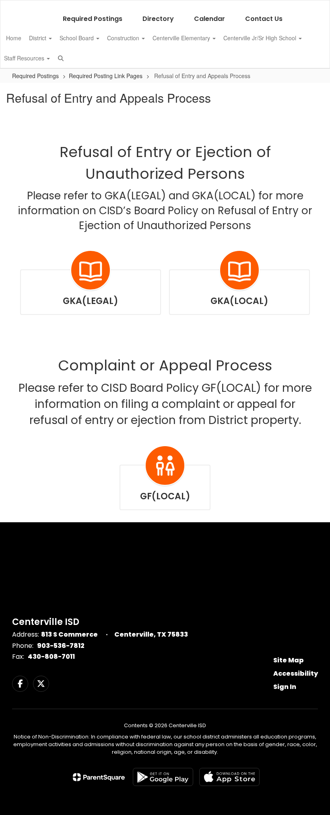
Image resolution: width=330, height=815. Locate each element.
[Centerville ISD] (164, 5)
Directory (158, 18)
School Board (77, 38)
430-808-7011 (51, 656)
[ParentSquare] (99, 777)
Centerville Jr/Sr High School (260, 38)
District (38, 38)
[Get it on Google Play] (163, 777)
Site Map (288, 660)
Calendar (209, 18)
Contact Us (264, 18)
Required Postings (92, 18)
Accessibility (295, 673)
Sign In (284, 686)
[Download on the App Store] (229, 777)
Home (13, 38)
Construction (124, 38)
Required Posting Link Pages (105, 76)
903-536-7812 (61, 645)
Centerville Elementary (182, 38)
